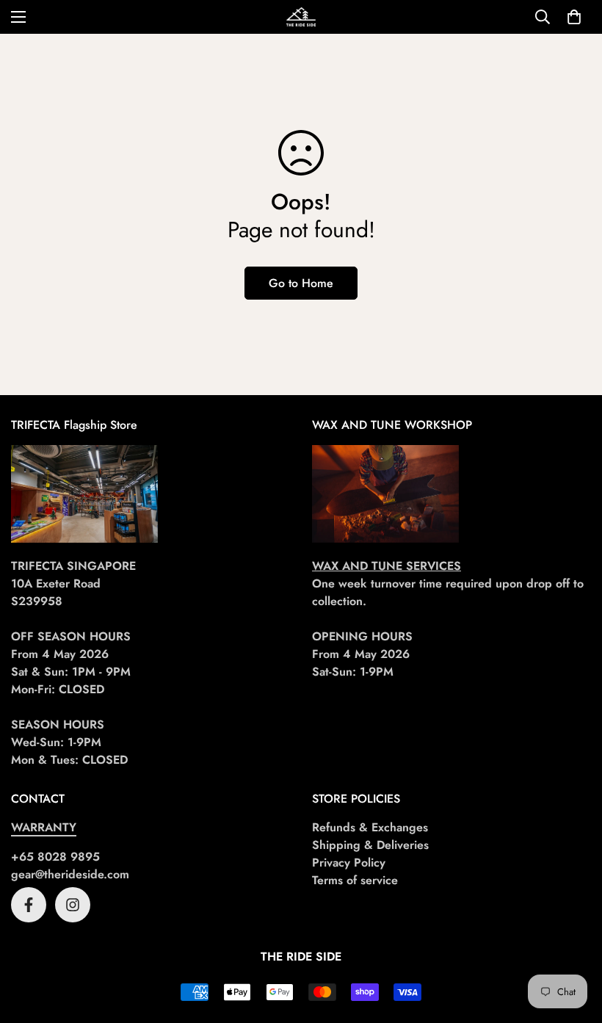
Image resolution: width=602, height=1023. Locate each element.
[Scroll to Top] (573, 943)
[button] (574, 17)
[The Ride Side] (301, 17)
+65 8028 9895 (55, 856)
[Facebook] (28, 904)
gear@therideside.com (70, 874)
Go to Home (301, 283)
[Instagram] (72, 904)
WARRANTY (43, 827)
